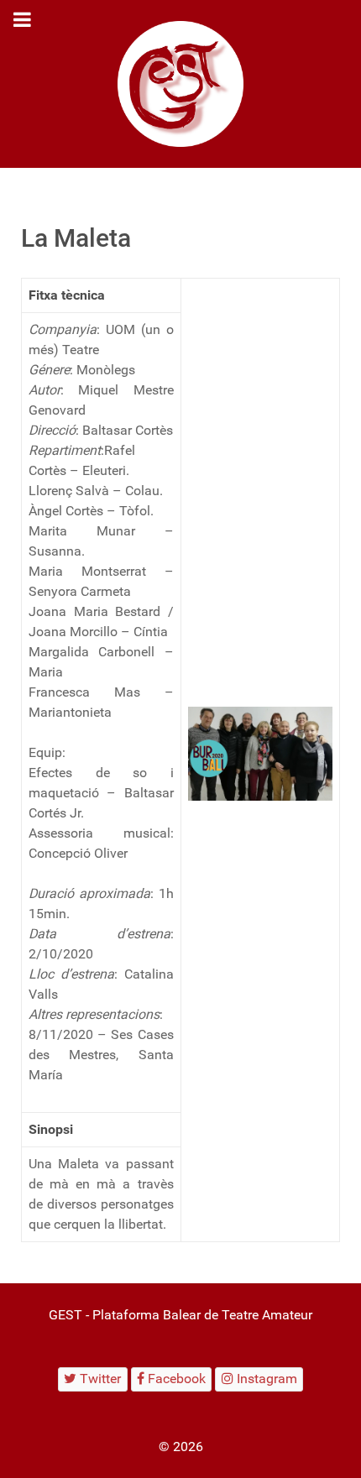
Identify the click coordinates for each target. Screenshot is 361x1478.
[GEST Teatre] (180, 84)
